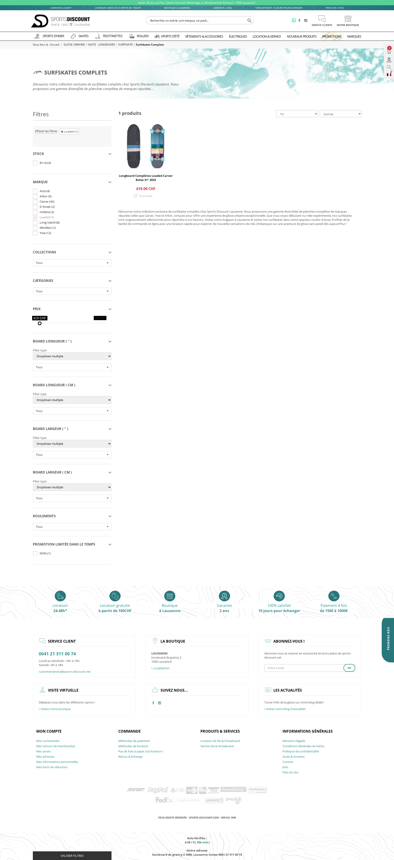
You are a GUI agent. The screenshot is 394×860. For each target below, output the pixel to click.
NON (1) (45, 553)
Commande (129, 731)
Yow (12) (45, 233)
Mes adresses (45, 756)
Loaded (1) (47, 217)
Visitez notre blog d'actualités (285, 709)
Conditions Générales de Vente (303, 746)
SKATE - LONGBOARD (101, 44)
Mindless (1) (48, 228)
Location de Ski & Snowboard (220, 741)
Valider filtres (72, 856)
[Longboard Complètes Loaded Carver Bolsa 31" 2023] (145, 146)
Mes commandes (48, 741)
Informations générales (308, 731)
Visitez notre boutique (55, 709)
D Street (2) (47, 207)
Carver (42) (47, 201)
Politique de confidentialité (301, 751)
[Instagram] (306, 21)
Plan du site (290, 772)
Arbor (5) (46, 196)
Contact (288, 762)
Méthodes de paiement (134, 741)
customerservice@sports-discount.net (65, 671)
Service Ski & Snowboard (217, 746)
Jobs (285, 767)
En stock (45, 163)
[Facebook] (300, 21)
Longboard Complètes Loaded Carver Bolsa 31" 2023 (146, 178)
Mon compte (49, 731)
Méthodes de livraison (133, 746)
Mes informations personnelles (57, 762)
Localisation (161, 668)
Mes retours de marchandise (55, 746)
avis (202, 842)
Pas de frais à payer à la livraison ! (140, 751)
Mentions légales (294, 741)
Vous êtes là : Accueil (46, 44)
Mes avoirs (43, 751)
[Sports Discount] (61, 21)
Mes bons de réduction (51, 767)
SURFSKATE (125, 44)
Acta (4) (45, 191)
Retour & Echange (130, 756)
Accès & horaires (294, 756)
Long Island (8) (50, 222)
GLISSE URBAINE (74, 44)
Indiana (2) (47, 212)
